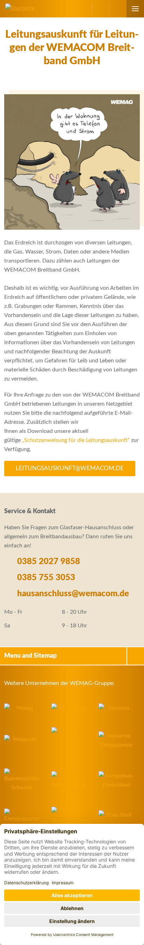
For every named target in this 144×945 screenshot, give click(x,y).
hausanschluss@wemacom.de (72, 594)
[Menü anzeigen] (135, 8)
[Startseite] (17, 8)
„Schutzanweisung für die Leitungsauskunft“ (76, 440)
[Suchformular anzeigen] (118, 8)
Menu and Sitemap (30, 656)
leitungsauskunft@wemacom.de (70, 468)
